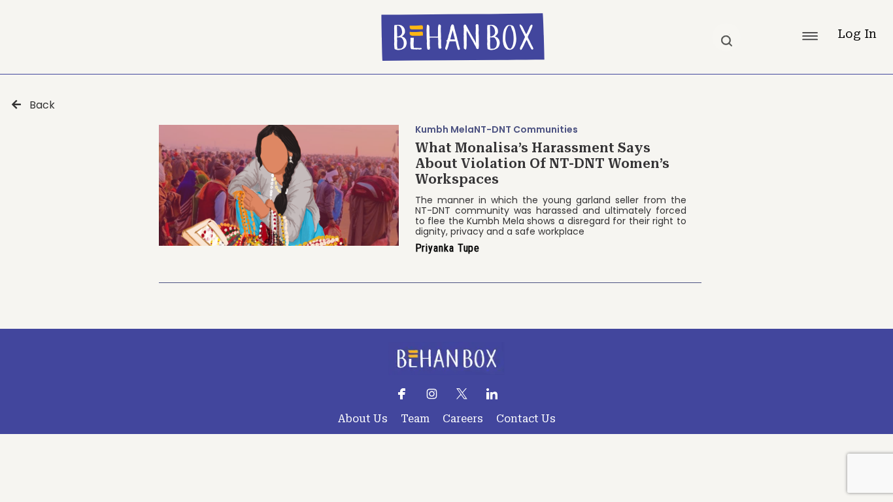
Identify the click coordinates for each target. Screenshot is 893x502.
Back (42, 105)
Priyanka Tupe (447, 248)
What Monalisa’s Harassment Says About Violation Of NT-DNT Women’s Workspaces (542, 163)
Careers (463, 418)
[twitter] (462, 393)
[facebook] (402, 393)
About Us (363, 418)
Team (415, 418)
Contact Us (526, 418)
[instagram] (432, 393)
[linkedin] (492, 393)
